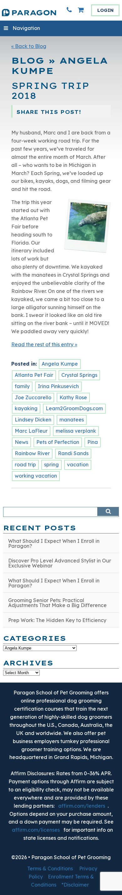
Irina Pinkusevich (58, 386)
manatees (71, 419)
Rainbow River (32, 453)
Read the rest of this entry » (44, 344)
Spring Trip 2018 (50, 90)
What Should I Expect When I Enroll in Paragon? (53, 543)
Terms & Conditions (50, 868)
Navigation (26, 28)
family (22, 386)
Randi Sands (73, 453)
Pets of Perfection (57, 442)
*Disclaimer (75, 885)
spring (51, 464)
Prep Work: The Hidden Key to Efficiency (57, 620)
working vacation (36, 476)
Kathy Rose (73, 397)
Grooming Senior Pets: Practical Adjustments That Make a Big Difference (57, 602)
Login (105, 10)
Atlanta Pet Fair (34, 375)
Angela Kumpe (60, 364)
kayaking (26, 408)
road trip (25, 464)
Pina (92, 442)
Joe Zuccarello (33, 397)
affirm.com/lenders (81, 806)
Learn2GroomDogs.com (74, 408)
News (21, 442)
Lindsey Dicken (33, 419)
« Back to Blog (28, 46)
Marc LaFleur (31, 431)
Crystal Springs (79, 375)
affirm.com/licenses (36, 830)
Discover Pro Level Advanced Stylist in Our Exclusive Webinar (59, 563)
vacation (78, 464)
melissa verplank (76, 431)
